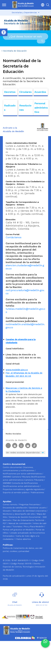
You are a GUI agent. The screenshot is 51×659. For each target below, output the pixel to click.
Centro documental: (12, 467)
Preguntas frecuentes (29, 504)
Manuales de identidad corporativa (30, 511)
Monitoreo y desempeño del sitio (19, 514)
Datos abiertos (23, 539)
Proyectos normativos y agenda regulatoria (23, 489)
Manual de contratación (20, 523)
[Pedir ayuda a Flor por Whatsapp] (45, 643)
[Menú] (4, 4)
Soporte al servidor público (16, 492)
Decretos (9, 91)
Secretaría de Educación (15, 51)
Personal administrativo (41, 107)
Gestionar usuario (37, 507)
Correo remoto (10, 504)
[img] (4, 5)
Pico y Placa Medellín (34, 526)
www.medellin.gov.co (17, 369)
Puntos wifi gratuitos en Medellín (18, 529)
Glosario (7, 511)
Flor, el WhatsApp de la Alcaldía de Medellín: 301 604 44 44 (24, 374)
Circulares (25, 91)
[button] (41, 4)
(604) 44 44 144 (41, 605)
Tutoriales (17, 526)
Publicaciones (37, 492)
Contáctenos (13, 237)
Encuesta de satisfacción (15, 507)
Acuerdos (40, 91)
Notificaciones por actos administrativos (22, 473)
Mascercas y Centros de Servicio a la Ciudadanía (24, 389)
